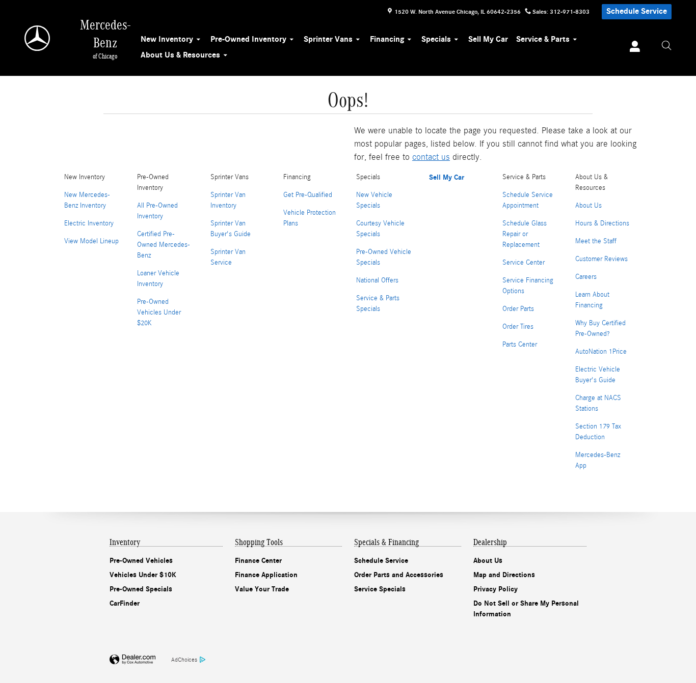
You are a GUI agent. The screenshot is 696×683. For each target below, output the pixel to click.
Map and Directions (504, 575)
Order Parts (518, 309)
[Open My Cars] (632, 48)
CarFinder (125, 603)
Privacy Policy (495, 589)
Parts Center (519, 344)
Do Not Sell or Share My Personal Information (526, 608)
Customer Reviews (601, 259)
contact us (431, 157)
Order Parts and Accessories (398, 575)
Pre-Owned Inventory (248, 39)
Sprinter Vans (328, 39)
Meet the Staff (596, 241)
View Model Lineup (91, 241)
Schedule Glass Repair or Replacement (524, 234)
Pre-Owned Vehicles (141, 560)
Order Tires (517, 327)
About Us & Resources (180, 55)
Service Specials (380, 589)
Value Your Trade (262, 589)
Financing (387, 39)
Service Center (523, 263)
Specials (436, 39)
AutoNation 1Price (601, 352)
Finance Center (258, 560)
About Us (588, 206)
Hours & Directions (602, 223)
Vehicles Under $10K (143, 575)
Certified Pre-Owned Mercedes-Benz (163, 245)
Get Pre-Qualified (307, 195)
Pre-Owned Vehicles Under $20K (159, 312)
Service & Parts (543, 39)
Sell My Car (488, 39)
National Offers (377, 280)
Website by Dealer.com (132, 659)
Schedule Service (636, 11)
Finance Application (266, 575)
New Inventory (167, 39)
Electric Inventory (89, 223)
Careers (586, 277)
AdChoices (184, 659)
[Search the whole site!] (666, 45)
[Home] (37, 38)
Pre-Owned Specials (141, 589)
